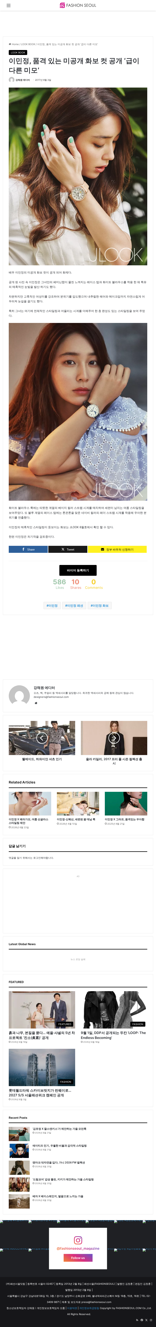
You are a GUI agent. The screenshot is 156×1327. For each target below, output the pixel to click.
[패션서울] (78, 5)
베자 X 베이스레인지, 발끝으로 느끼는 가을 (58, 1196)
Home (15, 44)
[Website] (36, 703)
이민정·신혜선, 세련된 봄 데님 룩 (76, 819)
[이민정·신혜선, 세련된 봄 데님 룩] (78, 804)
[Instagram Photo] (14, 1234)
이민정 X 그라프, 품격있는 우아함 (124, 819)
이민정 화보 (101, 605)
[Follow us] (78, 1242)
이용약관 (72, 1308)
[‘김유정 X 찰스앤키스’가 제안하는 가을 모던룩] (19, 1134)
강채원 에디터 (23, 79)
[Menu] (8, 6)
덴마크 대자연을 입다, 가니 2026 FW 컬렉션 (59, 1162)
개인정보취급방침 (89, 1308)
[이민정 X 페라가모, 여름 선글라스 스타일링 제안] (30, 804)
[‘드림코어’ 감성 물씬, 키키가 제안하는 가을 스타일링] (19, 1184)
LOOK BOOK (28, 44)
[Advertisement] (72, 22)
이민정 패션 (75, 605)
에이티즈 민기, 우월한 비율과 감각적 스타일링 (60, 1145)
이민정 (53, 605)
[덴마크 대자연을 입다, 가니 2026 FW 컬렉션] (19, 1168)
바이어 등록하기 (78, 570)
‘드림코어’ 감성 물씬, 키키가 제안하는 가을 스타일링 (63, 1179)
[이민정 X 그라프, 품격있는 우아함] (126, 804)
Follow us (78, 1258)
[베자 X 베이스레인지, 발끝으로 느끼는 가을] (19, 1201)
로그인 (37, 857)
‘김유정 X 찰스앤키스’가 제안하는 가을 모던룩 (59, 1128)
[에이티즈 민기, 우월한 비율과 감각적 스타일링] (19, 1151)
